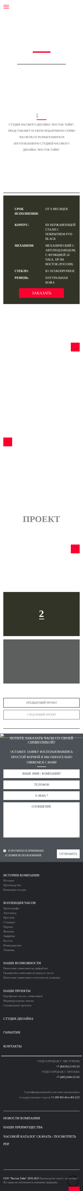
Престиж (8, 917)
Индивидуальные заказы (18, 1000)
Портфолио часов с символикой (22, 996)
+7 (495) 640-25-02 (68, 1077)
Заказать (41, 293)
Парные (8, 926)
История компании (21, 875)
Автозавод (9, 913)
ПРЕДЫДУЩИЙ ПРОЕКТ (41, 702)
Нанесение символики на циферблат (25, 968)
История (8, 880)
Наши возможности (22, 963)
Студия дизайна (18, 1018)
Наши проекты (17, 991)
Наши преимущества (23, 1127)
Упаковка (9, 950)
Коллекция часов (19, 903)
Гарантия (11, 1032)
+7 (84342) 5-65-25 (68, 1066)
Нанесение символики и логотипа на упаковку (31, 977)
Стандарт (9, 922)
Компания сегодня (14, 889)
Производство (12, 885)
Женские (8, 931)
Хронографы (11, 908)
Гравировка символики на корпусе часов (28, 973)
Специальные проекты (17, 1005)
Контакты (12, 1046)
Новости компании (21, 1118)
